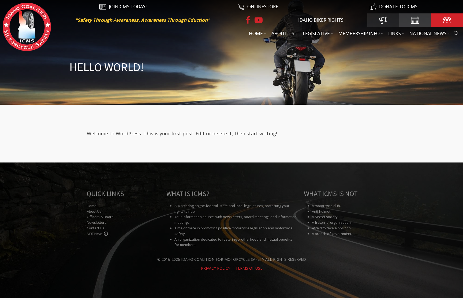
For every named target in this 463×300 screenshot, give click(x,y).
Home (256, 33)
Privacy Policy (215, 268)
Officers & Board (100, 216)
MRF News (95, 233)
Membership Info (359, 33)
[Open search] (456, 33)
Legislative (316, 33)
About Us (282, 33)
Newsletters (96, 222)
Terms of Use (249, 268)
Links (394, 33)
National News (427, 33)
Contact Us (95, 228)
